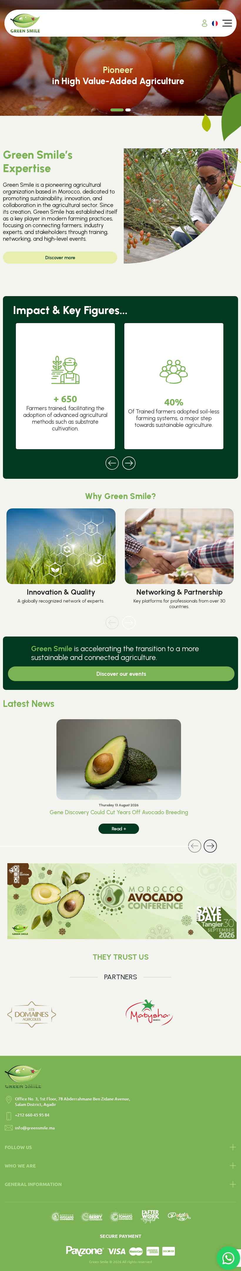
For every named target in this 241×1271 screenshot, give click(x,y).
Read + (119, 829)
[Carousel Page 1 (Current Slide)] (117, 109)
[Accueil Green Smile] (25, 23)
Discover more (60, 257)
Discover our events (121, 674)
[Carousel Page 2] (128, 109)
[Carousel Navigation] (120, 459)
